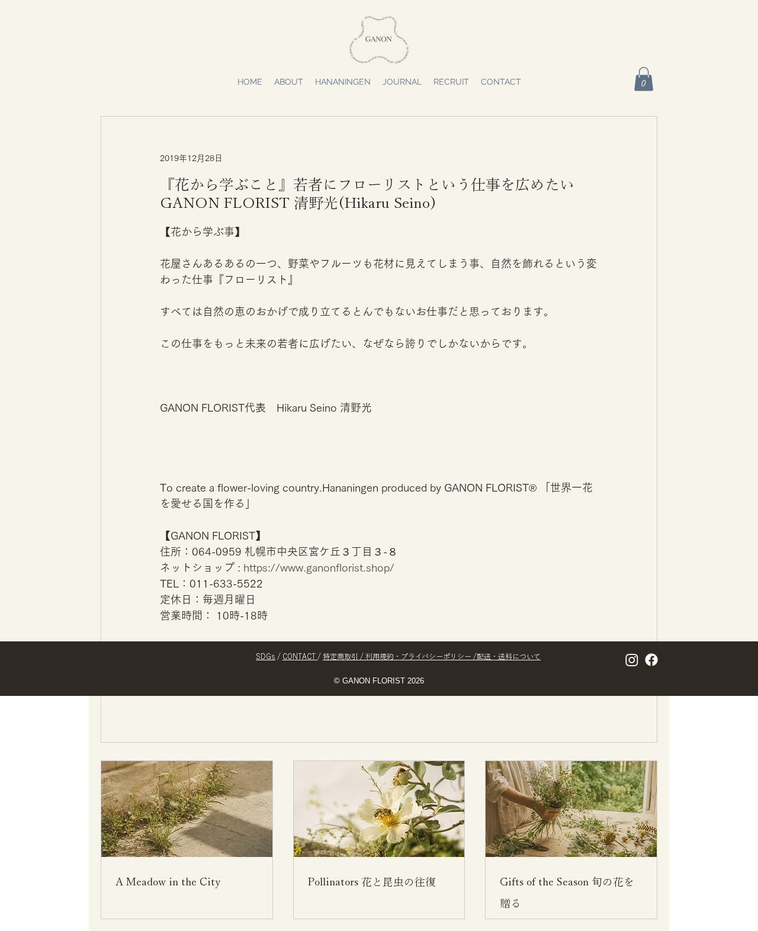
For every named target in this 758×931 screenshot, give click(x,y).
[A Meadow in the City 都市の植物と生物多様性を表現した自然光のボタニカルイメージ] (186, 809)
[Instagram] (632, 659)
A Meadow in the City (167, 882)
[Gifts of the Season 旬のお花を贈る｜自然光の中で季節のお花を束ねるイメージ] (571, 809)
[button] (644, 79)
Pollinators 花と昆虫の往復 (372, 882)
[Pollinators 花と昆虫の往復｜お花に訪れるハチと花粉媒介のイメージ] (379, 809)
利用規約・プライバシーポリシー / (421, 656)
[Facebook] (651, 659)
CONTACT (299, 656)
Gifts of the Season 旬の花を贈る (567, 892)
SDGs (265, 656)
